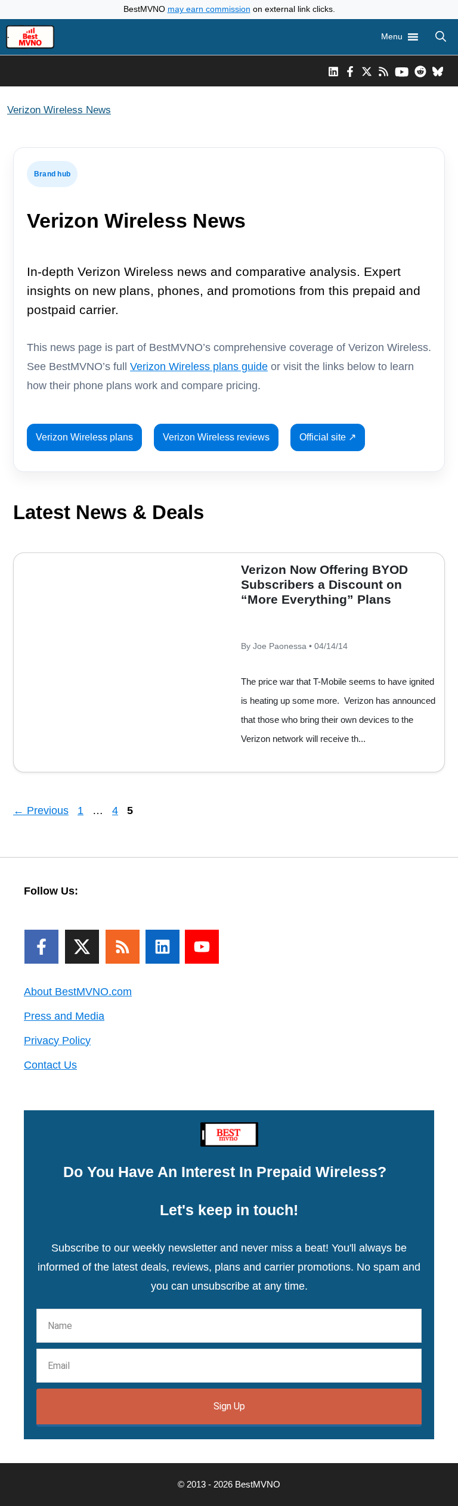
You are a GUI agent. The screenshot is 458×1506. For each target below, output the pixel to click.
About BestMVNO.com (78, 992)
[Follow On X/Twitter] (82, 946)
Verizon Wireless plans (84, 437)
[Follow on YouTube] (202, 947)
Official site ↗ (327, 437)
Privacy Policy (57, 1041)
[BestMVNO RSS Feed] (383, 70)
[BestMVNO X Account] (366, 70)
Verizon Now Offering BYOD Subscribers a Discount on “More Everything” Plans (324, 584)
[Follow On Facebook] (41, 946)
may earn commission (209, 9)
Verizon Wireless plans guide (199, 366)
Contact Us (50, 1065)
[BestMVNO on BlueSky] (437, 70)
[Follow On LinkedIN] (163, 947)
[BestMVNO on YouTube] (401, 70)
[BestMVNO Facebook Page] (350, 70)
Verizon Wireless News (59, 110)
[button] (440, 37)
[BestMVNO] (30, 37)
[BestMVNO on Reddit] (420, 70)
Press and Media (64, 1016)
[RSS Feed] (122, 946)
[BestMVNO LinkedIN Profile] (333, 70)
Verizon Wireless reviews (216, 437)
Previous (41, 810)
